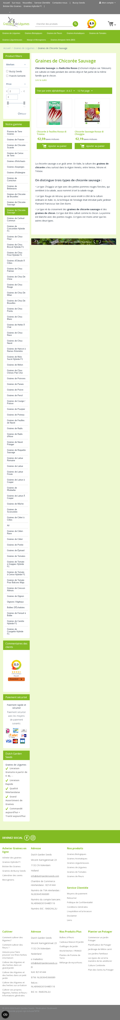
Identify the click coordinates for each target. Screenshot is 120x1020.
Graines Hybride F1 (33, 6)
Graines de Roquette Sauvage (16, 451)
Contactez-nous (59, 2)
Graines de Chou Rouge (14, 286)
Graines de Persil (15, 395)
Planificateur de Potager (99, 944)
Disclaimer (72, 915)
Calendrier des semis (12, 875)
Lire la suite (41, 80)
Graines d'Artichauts (16, 161)
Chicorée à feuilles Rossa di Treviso (51, 133)
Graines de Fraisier (15, 139)
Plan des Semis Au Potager (101, 969)
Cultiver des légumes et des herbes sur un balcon (14, 984)
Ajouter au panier (57, 145)
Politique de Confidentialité (80, 902)
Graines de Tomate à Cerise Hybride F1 (16, 573)
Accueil (6, 2)
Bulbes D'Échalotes (16, 607)
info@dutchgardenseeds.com (45, 876)
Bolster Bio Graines (12, 6)
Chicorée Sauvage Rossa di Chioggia (89, 133)
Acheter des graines (11, 857)
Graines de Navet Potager (15, 443)
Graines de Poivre (15, 390)
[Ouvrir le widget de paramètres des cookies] (5, 1014)
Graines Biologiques (33, 33)
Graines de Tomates (97, 33)
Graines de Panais (15, 384)
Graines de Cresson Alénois (16, 589)
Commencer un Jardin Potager (98, 939)
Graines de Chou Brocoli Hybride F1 (15, 245)
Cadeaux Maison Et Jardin (72, 942)
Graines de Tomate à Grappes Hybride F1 (15, 564)
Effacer (23, 113)
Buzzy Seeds (79, 2)
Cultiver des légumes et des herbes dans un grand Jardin (13, 965)
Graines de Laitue (15, 466)
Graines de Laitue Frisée (15, 473)
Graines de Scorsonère (12, 510)
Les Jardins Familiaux (98, 953)
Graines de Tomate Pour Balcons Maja (15, 581)
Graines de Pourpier (16, 409)
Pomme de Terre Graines (14, 132)
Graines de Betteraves (12, 187)
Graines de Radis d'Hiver (15, 435)
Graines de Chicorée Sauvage (16, 203)
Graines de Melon (15, 365)
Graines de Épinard (15, 550)
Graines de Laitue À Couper (16, 497)
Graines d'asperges (15, 167)
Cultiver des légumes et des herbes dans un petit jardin (14, 975)
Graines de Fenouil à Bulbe (16, 614)
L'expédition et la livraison (79, 911)
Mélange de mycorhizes (71, 962)
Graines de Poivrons (16, 378)
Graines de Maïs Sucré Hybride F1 (15, 358)
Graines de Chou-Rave (15, 334)
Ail (8, 525)
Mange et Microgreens (36, 40)
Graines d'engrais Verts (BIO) (63, 40)
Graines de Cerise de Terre (15, 154)
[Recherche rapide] (75, 24)
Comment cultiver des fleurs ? (12, 946)
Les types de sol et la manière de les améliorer (100, 959)
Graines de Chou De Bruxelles (16, 302)
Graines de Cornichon (12, 179)
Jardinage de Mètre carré (100, 949)
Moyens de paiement (77, 893)
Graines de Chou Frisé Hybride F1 (14, 253)
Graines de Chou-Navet (15, 342)
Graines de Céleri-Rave (15, 532)
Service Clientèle (42, 2)
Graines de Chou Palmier (14, 269)
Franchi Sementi (17, 75)
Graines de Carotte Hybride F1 (15, 622)
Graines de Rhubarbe (12, 489)
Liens (69, 920)
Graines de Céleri (15, 539)
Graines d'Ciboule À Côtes (16, 261)
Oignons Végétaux (15, 602)
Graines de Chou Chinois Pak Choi (15, 371)
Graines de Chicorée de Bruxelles (16, 195)
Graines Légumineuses (12, 40)
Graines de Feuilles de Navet (16, 421)
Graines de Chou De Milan (16, 294)
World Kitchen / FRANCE (71, 950)
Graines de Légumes (11, 33)
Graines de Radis (15, 428)
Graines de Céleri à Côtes (15, 518)
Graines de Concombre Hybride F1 (16, 228)
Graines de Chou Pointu (14, 310)
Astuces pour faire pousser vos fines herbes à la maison (14, 955)
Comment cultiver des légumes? (12, 939)
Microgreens (8, 879)
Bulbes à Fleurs (67, 937)
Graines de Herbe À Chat (16, 326)
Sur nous (16, 2)
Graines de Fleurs (54, 33)
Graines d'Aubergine (16, 172)
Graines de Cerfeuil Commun (15, 219)
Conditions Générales (77, 906)
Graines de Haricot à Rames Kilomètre (16, 350)
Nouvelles (27, 2)
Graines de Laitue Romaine (15, 459)
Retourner (72, 898)
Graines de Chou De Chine (16, 277)
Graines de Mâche (15, 504)
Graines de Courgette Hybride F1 (15, 631)
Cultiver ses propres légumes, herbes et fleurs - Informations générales (15, 992)
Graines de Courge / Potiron (16, 402)
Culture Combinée (96, 965)
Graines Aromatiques (76, 33)
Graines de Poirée (15, 545)
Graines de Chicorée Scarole (16, 146)
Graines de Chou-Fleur (15, 237)
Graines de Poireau (15, 415)
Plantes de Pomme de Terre (70, 956)
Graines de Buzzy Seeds (14, 870)
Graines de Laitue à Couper (16, 481)
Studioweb (52, 1008)
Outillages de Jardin (69, 946)
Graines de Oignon (15, 596)
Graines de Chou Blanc (14, 318)
